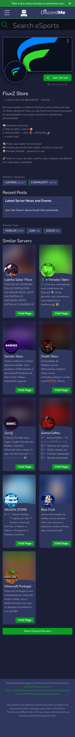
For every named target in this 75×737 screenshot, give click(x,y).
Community (43, 182)
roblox (14, 231)
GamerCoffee (50, 433)
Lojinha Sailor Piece (18, 279)
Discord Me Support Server (37, 686)
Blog (46, 694)
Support (55, 694)
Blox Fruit (48, 509)
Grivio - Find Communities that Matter (24, 690)
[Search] (4, 25)
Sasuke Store (13, 356)
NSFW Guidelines (34, 694)
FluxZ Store (15, 93)
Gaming (15, 182)
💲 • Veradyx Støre (55, 279)
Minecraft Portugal (17, 586)
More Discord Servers (37, 631)
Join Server (60, 78)
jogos (53, 231)
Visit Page (24, 313)
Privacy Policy (52, 690)
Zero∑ (8, 433)
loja (34, 231)
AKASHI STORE (15, 509)
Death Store (49, 356)
